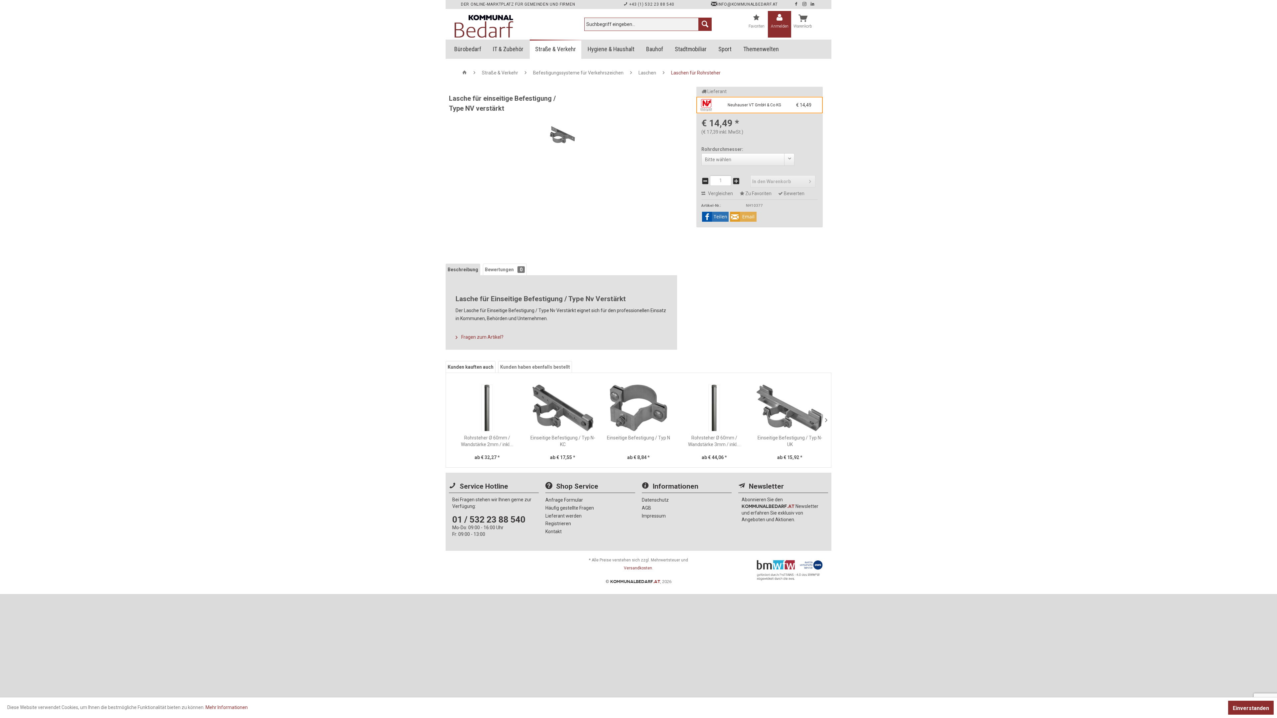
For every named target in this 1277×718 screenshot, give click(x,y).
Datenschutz (655, 500)
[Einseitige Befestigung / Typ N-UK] (789, 408)
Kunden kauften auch (471, 367)
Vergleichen (720, 193)
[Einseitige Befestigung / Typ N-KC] (563, 408)
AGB (646, 508)
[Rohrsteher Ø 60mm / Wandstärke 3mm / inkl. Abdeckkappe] (714, 408)
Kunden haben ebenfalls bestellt (535, 367)
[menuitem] (648, 24)
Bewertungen (503, 269)
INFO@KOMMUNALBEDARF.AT (748, 4)
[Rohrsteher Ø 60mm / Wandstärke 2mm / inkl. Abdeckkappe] (487, 408)
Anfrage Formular (564, 500)
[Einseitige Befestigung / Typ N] (638, 408)
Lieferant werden (563, 516)
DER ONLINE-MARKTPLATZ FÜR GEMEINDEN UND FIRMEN (518, 4)
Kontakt (553, 531)
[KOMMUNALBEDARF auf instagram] (805, 4)
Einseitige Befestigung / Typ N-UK (790, 441)
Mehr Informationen (227, 707)
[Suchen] (705, 24)
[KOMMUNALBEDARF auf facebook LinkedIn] (812, 4)
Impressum (654, 516)
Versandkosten (638, 568)
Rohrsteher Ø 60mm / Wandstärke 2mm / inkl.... (487, 441)
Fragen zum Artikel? (481, 337)
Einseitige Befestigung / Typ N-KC (562, 441)
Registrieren (558, 523)
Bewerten (793, 193)
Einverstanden (1251, 708)
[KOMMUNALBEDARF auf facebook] (797, 4)
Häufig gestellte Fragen (569, 508)
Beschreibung (463, 269)
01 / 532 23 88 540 (488, 520)
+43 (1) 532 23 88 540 (651, 4)
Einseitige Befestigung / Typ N (638, 437)
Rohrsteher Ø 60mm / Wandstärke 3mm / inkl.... (714, 441)
